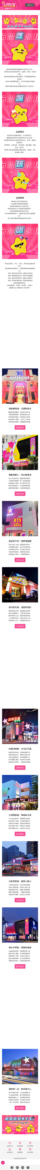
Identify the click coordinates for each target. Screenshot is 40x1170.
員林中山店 (20, 560)
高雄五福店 (20, 494)
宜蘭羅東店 (20, 707)
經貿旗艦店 (20, 1048)
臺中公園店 (20, 1108)
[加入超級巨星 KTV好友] (22, 1167)
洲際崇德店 (20, 768)
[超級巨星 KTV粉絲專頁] (12, 1167)
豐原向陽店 (20, 966)
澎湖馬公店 (20, 367)
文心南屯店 (20, 626)
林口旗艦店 (20, 834)
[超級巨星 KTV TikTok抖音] (28, 1167)
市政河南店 (20, 900)
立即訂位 (30, 5)
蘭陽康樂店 (20, 427)
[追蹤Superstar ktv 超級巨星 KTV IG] (17, 1167)
